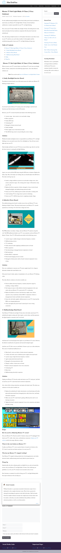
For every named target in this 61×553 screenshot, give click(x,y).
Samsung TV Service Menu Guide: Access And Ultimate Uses (50, 45)
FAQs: (6, 57)
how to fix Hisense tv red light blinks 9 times (29, 74)
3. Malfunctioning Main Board (12, 54)
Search (45, 11)
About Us (35, 548)
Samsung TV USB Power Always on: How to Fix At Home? (50, 38)
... (37, 502)
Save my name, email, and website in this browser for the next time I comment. (20, 533)
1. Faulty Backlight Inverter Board (13, 50)
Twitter (15, 548)
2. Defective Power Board (11, 52)
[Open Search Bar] (58, 6)
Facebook (5, 548)
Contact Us (40, 548)
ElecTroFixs (12, 2)
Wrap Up (7, 59)
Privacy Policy (47, 548)
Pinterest (10, 548)
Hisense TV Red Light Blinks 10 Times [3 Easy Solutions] (18, 48)
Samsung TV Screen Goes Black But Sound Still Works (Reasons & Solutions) (50, 30)
